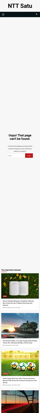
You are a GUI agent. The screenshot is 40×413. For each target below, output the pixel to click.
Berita (4, 296)
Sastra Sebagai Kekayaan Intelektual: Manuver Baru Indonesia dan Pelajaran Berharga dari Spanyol (18, 303)
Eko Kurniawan (7, 307)
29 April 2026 (17, 385)
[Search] (36, 14)
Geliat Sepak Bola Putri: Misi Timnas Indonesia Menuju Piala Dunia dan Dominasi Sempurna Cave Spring (20, 380)
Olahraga (5, 373)
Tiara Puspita (7, 345)
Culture (5, 336)
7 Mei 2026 (15, 345)
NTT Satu (20, 5)
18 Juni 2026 (17, 307)
